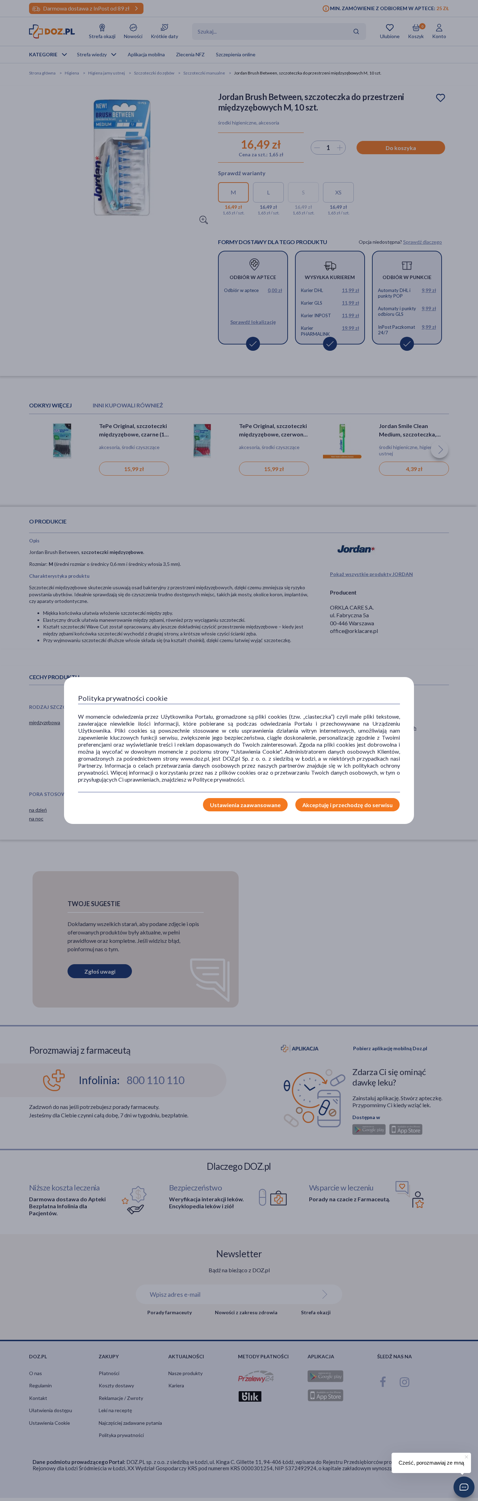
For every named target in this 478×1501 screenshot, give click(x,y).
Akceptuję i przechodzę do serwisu (347, 805)
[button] (464, 1487)
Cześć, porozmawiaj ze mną (431, 1463)
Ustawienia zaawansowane (245, 805)
